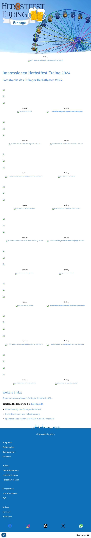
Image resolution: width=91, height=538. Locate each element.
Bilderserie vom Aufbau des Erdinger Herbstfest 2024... (28, 398)
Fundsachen (8, 488)
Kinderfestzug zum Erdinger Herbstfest (23, 409)
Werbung (6, 507)
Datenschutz (7, 516)
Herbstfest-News (10, 475)
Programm (7, 442)
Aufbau (6, 465)
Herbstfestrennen (11, 470)
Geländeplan (8, 447)
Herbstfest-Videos (11, 479)
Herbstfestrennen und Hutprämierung (22, 414)
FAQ (4, 498)
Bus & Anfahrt (9, 452)
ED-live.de (37, 404)
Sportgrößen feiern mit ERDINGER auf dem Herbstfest (29, 418)
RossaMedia (44, 434)
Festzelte (7, 456)
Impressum (6, 512)
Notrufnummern (10, 493)
